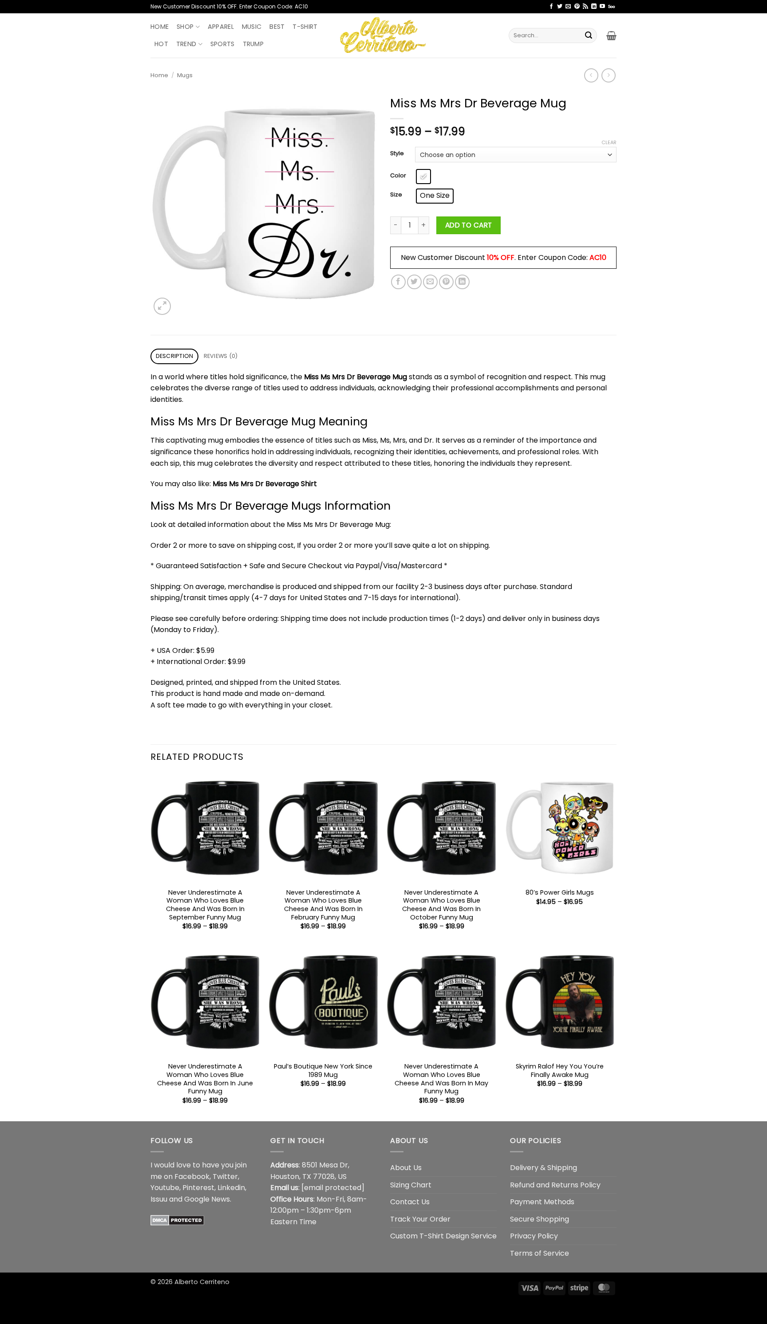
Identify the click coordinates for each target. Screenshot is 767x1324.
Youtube (164, 1188)
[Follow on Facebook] (551, 7)
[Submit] (588, 35)
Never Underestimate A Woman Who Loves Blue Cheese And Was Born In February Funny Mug (323, 905)
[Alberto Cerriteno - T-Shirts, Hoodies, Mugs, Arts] (383, 35)
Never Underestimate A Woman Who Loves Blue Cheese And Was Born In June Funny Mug (205, 1079)
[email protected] (332, 1188)
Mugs (185, 75)
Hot (161, 43)
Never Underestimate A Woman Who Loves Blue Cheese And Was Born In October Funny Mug (441, 905)
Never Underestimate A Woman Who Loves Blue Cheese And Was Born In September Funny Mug (205, 905)
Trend (186, 43)
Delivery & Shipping (543, 1168)
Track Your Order (420, 1219)
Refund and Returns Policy (555, 1185)
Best (277, 26)
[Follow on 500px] (611, 7)
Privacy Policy (534, 1236)
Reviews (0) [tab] (221, 356)
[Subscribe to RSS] (585, 7)
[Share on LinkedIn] (462, 282)
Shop (185, 26)
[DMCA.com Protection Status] (177, 1219)
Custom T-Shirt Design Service (443, 1236)
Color (398, 176)
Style (397, 153)
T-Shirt (305, 26)
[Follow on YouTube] (602, 7)
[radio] (423, 176)
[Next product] (591, 75)
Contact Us (410, 1202)
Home (159, 26)
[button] (611, 35)
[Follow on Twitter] (559, 7)
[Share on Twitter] (414, 282)
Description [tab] (175, 356)
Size (396, 195)
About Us (406, 1168)
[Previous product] (608, 75)
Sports (222, 43)
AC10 (597, 257)
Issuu (158, 1199)
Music (251, 26)
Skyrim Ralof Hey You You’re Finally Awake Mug (560, 1070)
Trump (253, 43)
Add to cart (468, 225)
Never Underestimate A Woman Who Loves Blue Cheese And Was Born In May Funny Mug (441, 1079)
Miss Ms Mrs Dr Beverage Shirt (265, 484)
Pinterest (198, 1188)
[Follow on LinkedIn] (594, 7)
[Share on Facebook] (398, 282)
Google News (207, 1199)
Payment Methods (542, 1202)
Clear (609, 142)
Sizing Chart (410, 1185)
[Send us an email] (568, 7)
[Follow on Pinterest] (577, 7)
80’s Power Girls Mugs (560, 892)
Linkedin (231, 1188)
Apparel (221, 26)
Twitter (225, 1176)
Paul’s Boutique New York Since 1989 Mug (323, 1070)
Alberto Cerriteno (201, 1281)
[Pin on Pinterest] (446, 282)
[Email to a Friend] (430, 282)
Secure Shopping (539, 1219)
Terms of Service (539, 1253)
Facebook (192, 1176)
